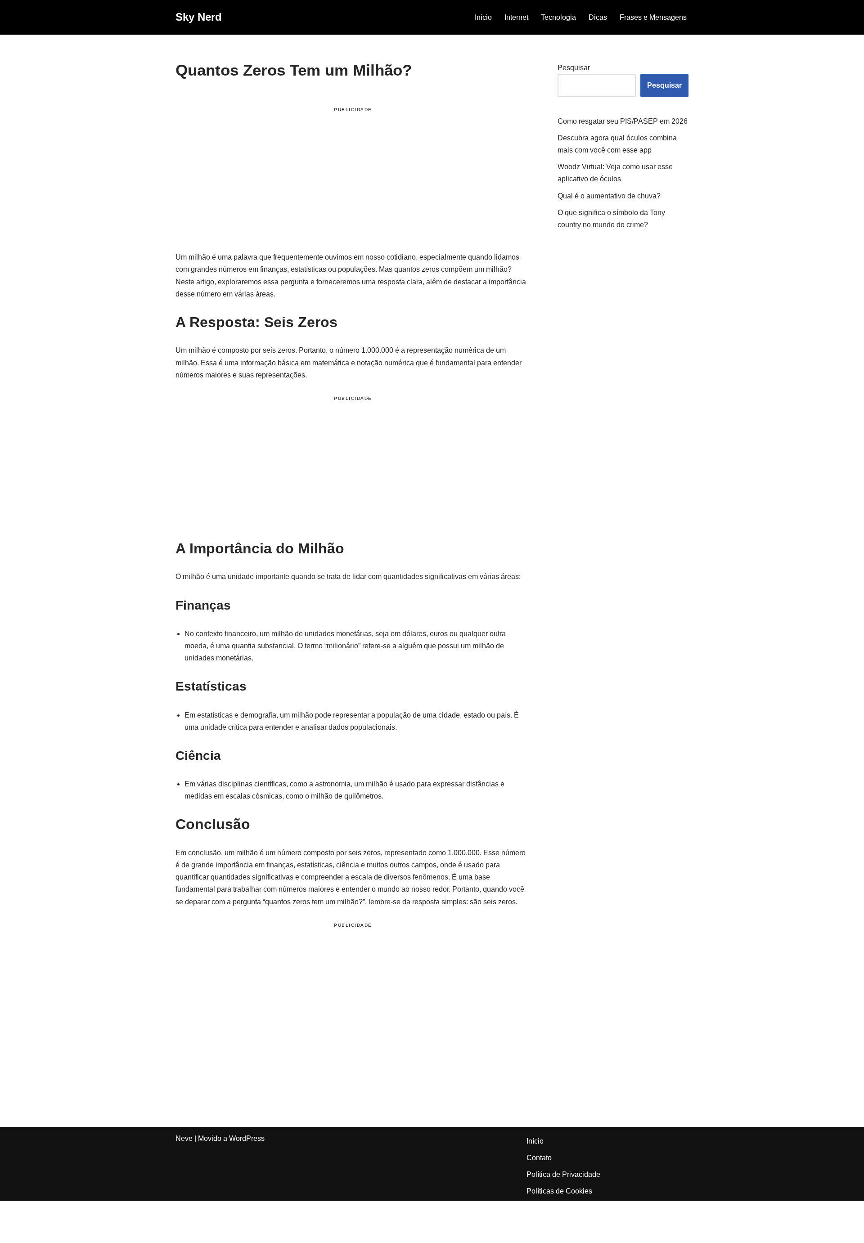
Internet (516, 17)
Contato (539, 1158)
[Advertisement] (353, 181)
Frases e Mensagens (653, 17)
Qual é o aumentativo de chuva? (609, 196)
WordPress (247, 1138)
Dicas (598, 17)
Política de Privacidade (563, 1174)
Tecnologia (558, 17)
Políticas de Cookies (559, 1191)
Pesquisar (574, 68)
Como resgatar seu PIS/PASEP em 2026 (623, 121)
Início (483, 17)
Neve (184, 1138)
